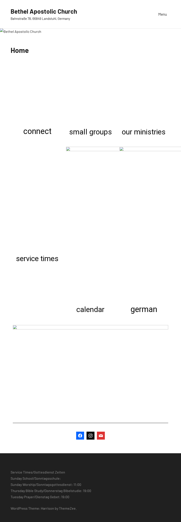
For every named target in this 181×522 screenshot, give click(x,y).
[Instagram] (90, 435)
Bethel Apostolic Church (44, 11)
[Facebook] (80, 435)
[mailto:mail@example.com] (101, 435)
